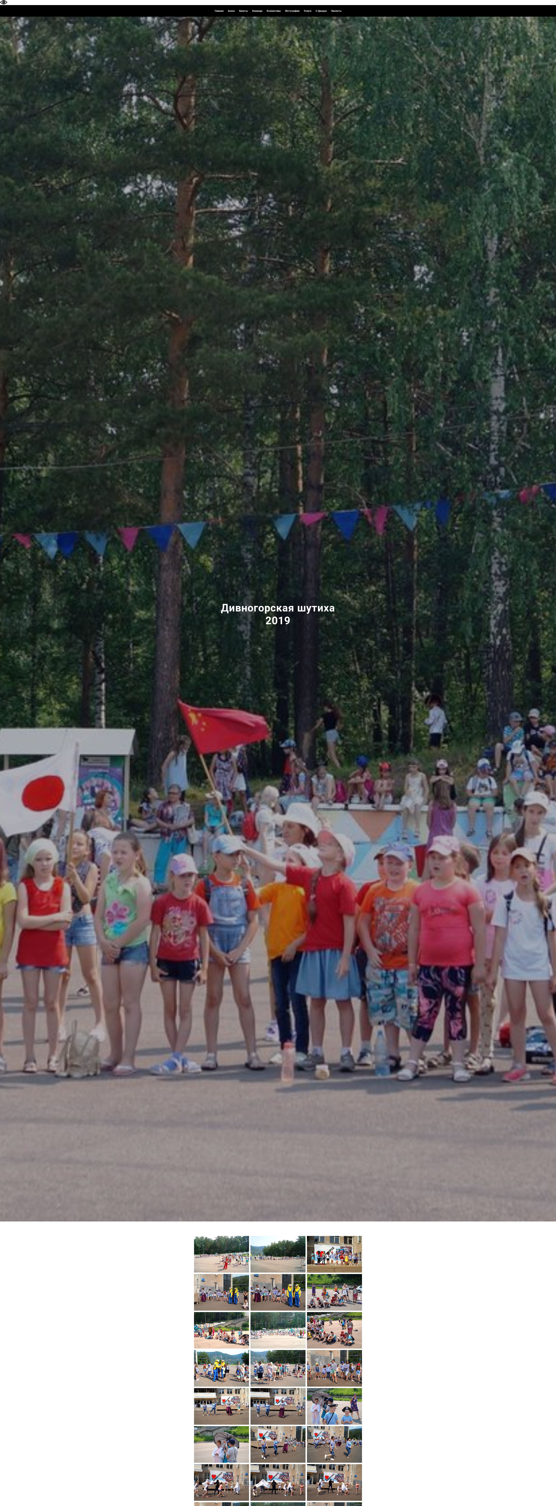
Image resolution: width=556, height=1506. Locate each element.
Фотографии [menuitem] (292, 11)
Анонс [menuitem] (231, 11)
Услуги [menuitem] (307, 11)
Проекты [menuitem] (336, 11)
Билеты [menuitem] (243, 11)
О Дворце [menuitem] (321, 11)
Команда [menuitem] (257, 11)
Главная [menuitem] (219, 11)
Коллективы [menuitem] (274, 11)
